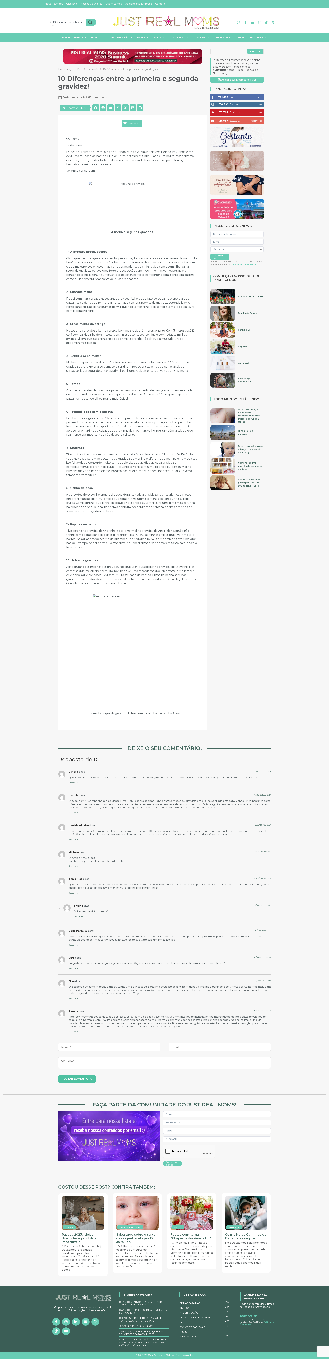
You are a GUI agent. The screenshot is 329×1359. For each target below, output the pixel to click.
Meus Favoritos (54, 3)
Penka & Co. (244, 330)
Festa (157, 37)
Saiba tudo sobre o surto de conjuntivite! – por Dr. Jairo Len (135, 1238)
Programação (204, 1312)
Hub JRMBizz (258, 37)
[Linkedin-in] (252, 22)
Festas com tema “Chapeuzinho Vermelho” (190, 1236)
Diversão (200, 37)
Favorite (133, 123)
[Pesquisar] (91, 22)
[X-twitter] (273, 22)
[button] (75, 108)
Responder (73, 782)
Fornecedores (72, 37)
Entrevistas (223, 37)
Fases (141, 37)
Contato (160, 3)
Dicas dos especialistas (204, 1317)
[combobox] (68, 22)
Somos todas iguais (204, 1326)
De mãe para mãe (118, 37)
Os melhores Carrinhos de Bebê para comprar (245, 1236)
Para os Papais (204, 1336)
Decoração (177, 37)
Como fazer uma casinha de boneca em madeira (250, 466)
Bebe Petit (244, 363)
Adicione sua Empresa (138, 3)
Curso (240, 37)
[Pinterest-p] (259, 22)
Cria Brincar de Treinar (250, 296)
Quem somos (113, 3)
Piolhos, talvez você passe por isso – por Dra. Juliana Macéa (249, 482)
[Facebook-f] (245, 22)
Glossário (71, 3)
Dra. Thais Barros (247, 313)
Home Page (65, 69)
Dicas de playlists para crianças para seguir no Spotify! (250, 449)
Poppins (242, 346)
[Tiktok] (266, 22)
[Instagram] (238, 22)
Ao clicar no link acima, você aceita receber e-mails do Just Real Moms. (258, 1322)
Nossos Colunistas (91, 3)
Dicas (95, 37)
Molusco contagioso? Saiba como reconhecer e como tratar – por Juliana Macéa (250, 415)
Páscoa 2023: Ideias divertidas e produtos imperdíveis (79, 1238)
